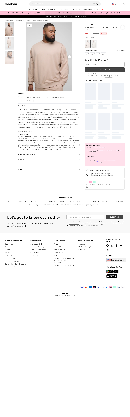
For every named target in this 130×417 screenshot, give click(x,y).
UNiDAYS (8, 255)
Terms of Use (58, 252)
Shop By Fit (18, 20)
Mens (11, 20)
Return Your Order (36, 244)
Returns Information (37, 252)
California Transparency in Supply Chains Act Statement (64, 260)
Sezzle (7, 252)
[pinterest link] (112, 245)
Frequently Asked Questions (39, 247)
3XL (92, 54)
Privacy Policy (109, 77)
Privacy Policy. (94, 226)
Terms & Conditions (61, 247)
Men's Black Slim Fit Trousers (52, 205)
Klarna (7, 250)
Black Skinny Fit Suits (101, 201)
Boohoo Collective (12, 261)
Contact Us (33, 255)
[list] (49, 56)
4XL (98, 54)
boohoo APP (10, 267)
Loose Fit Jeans (23, 201)
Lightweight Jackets (74, 201)
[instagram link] (107, 245)
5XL (103, 54)
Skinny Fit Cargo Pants (39, 201)
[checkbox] (86, 75)
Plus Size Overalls (117, 201)
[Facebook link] (116, 245)
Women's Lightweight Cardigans (89, 205)
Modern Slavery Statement (88, 247)
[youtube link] (121, 245)
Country (109, 256)
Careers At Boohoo (85, 244)
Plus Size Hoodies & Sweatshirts (40, 20)
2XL (87, 54)
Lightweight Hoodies (57, 201)
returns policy (109, 175)
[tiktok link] (107, 250)
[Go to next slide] (69, 56)
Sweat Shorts (11, 201)
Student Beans (10, 258)
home (7, 20)
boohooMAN (89, 25)
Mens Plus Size (26, 20)
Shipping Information (37, 250)
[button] (113, 4)
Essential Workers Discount (15, 264)
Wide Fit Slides (70, 205)
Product (57, 255)
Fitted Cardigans (34, 205)
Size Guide (9, 244)
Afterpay (8, 247)
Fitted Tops (88, 201)
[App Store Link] (112, 274)
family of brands (74, 224)
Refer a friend (83, 250)
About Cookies (59, 250)
